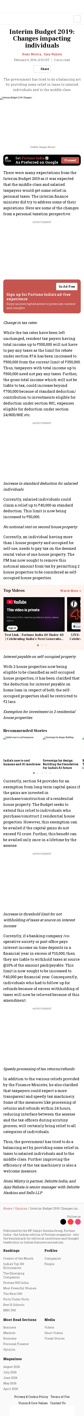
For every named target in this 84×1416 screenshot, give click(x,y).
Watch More (69, 590)
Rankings (11, 1250)
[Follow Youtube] (70, 1222)
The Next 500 (12, 1294)
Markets (9, 1333)
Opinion (9, 1349)
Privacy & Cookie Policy (31, 1397)
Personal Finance (16, 1344)
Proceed (70, 160)
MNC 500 (9, 1310)
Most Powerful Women (19, 1288)
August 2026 (11, 1367)
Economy (10, 1338)
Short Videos (53, 1333)
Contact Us (58, 1403)
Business (9, 1327)
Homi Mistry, (32, 54)
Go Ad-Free (67, 286)
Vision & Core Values (33, 1403)
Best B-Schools (13, 1305)
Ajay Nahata (53, 54)
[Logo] (12, 19)
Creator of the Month (18, 1258)
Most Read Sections (19, 1319)
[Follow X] (63, 1222)
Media (49, 1319)
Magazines (12, 1359)
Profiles (50, 1250)
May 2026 (10, 1383)
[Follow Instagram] (78, 1222)
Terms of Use (60, 1397)
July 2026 (10, 1372)
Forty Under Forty (16, 1299)
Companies (52, 1258)
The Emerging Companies (13, 1275)
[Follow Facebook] (56, 1222)
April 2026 (10, 1389)
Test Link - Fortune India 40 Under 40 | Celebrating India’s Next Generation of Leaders (34, 639)
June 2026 (10, 1378)
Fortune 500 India (16, 1283)
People (49, 1264)
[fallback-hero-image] (21, 746)
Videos (49, 1327)
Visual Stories (54, 1338)
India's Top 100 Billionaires (13, 1266)
